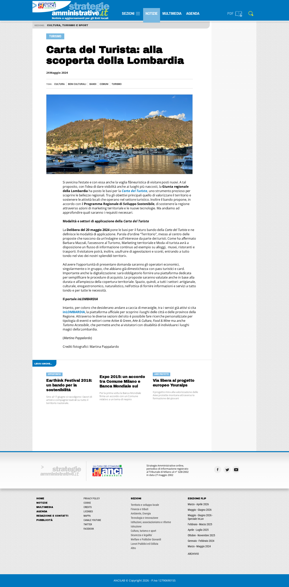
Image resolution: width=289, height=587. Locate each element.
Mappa (87, 516)
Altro (133, 548)
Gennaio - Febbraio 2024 (201, 540)
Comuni (104, 84)
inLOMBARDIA (74, 312)
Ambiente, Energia (141, 513)
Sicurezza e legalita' (141, 535)
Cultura (59, 84)
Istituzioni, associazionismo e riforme (151, 522)
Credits (88, 507)
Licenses (88, 511)
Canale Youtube (92, 520)
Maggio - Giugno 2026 (200, 509)
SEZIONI (128, 13)
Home (40, 498)
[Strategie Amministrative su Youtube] (236, 469)
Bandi (92, 84)
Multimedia (171, 13)
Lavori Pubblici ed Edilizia (144, 543)
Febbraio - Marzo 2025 (200, 524)
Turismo (116, 84)
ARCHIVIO (193, 553)
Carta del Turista (134, 191)
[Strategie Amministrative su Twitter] (227, 469)
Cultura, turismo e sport (143, 530)
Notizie (151, 13)
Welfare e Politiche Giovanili (146, 539)
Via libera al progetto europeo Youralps (173, 382)
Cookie (87, 503)
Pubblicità (44, 520)
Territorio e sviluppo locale (145, 504)
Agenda (192, 13)
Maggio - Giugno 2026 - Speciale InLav (200, 517)
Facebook (89, 529)
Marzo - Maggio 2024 (199, 546)
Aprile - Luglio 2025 (198, 529)
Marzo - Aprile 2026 (198, 504)
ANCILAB (119, 580)
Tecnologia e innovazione (144, 517)
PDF (230, 13)
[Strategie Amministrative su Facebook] (218, 469)
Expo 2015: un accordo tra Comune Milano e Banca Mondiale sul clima (122, 382)
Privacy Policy (92, 498)
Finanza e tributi (139, 509)
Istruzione (136, 526)
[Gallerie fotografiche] (246, 469)
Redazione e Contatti (52, 516)
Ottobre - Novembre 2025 (201, 535)
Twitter (88, 524)
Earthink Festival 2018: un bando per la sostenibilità (69, 385)
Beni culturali (77, 84)
